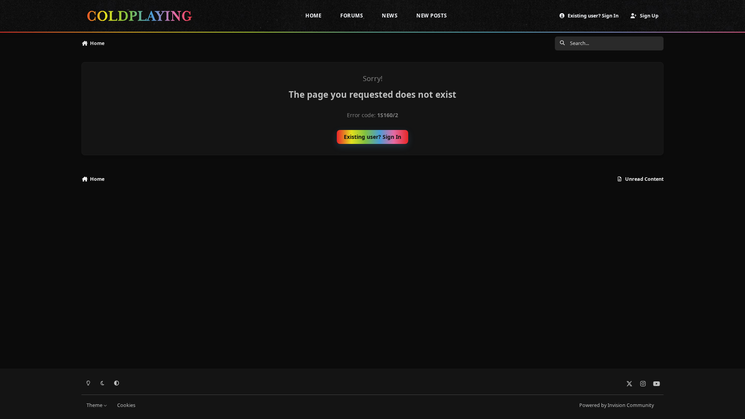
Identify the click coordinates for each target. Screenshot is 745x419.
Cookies (126, 405)
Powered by (616, 405)
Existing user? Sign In (372, 136)
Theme (95, 405)
